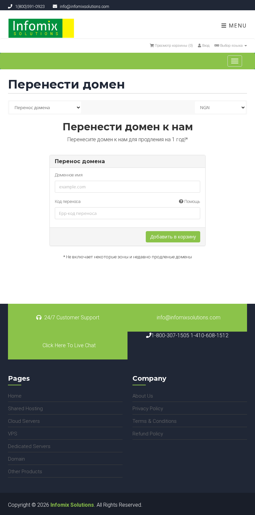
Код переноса (127, 201)
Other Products (25, 472)
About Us (142, 396)
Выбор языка (231, 45)
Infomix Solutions (72, 505)
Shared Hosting (25, 409)
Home (15, 396)
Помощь (191, 201)
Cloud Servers (24, 421)
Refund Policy (147, 434)
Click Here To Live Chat (69, 345)
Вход (205, 45)
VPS (12, 434)
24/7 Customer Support (71, 317)
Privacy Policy (147, 409)
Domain (16, 459)
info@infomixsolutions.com (188, 317)
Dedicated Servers (29, 446)
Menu (237, 25)
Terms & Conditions (154, 421)
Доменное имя (69, 174)
